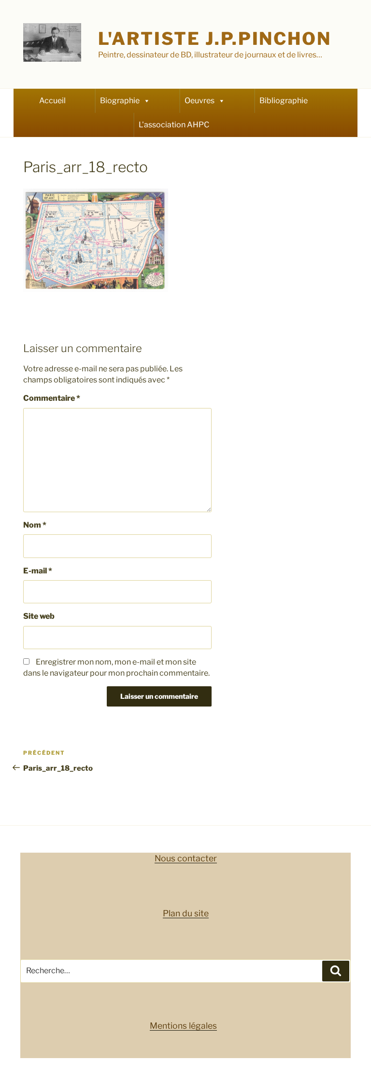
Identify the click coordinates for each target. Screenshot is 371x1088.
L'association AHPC (174, 124)
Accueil (52, 100)
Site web (39, 616)
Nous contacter (186, 858)
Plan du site (186, 913)
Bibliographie (283, 100)
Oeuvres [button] (199, 100)
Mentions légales (183, 1025)
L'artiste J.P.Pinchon (214, 38)
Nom (34, 525)
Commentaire (51, 398)
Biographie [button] (120, 100)
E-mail (37, 570)
